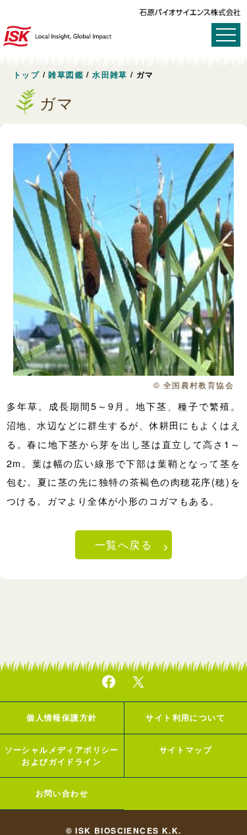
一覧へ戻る (123, 544)
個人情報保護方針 (61, 717)
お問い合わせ (62, 793)
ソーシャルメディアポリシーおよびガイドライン (62, 755)
